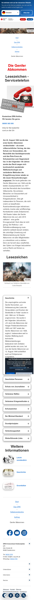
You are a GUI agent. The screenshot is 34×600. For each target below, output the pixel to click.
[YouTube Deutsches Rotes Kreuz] (17, 533)
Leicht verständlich (22, 458)
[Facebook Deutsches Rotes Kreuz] (10, 533)
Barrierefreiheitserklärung (11, 592)
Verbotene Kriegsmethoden (16, 401)
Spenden (23, 19)
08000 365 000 (8, 123)
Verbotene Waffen (12, 394)
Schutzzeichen (11, 408)
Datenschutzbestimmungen (17, 367)
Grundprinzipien (11, 423)
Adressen (6, 589)
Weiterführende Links (13, 438)
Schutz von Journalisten (15, 386)
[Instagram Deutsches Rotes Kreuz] (24, 533)
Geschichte (9, 298)
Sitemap (18, 589)
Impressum (23, 592)
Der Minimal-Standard (14, 416)
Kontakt (12, 589)
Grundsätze (21, 485)
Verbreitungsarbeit (12, 431)
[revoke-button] (4, 595)
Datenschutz (7, 594)
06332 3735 (9, 554)
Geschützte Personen (13, 379)
